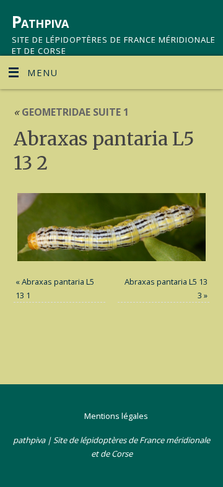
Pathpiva (40, 21)
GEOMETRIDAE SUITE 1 (71, 112)
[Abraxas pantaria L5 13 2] (112, 227)
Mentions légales (116, 415)
